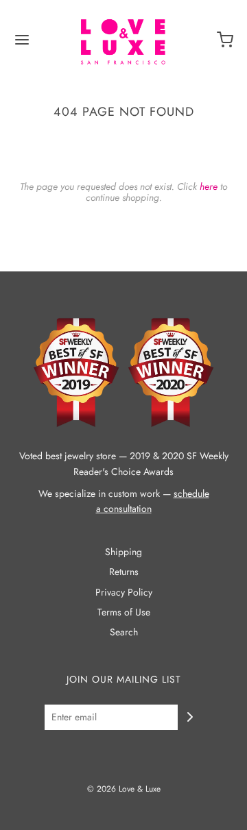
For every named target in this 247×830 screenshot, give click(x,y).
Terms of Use (123, 612)
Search (124, 632)
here (208, 186)
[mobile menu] (22, 44)
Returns (124, 571)
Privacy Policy (123, 592)
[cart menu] (225, 44)
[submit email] (190, 717)
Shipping (123, 552)
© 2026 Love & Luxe (124, 789)
